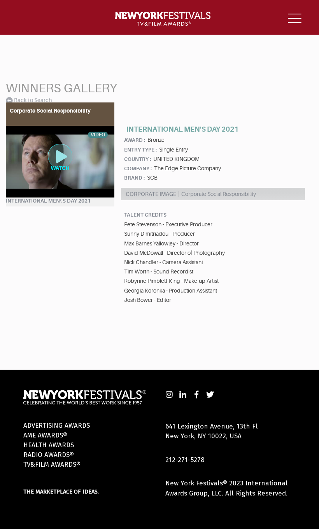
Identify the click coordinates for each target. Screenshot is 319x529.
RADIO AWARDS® (48, 455)
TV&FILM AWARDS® (52, 464)
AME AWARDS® (45, 435)
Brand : (134, 178)
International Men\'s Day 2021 (48, 201)
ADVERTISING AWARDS (56, 425)
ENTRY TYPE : (140, 150)
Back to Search (33, 100)
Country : (137, 159)
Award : (134, 140)
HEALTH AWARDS (48, 445)
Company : (138, 168)
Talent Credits (145, 215)
